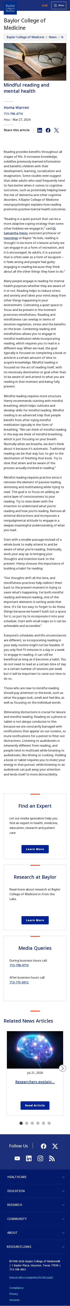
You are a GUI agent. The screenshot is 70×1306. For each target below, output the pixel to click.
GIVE (45, 5)
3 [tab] (32, 1123)
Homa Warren (16, 107)
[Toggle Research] (63, 1205)
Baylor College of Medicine (25, 37)
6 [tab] (49, 1123)
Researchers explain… (35, 1081)
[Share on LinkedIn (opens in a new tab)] (39, 130)
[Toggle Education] (63, 1191)
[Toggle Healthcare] (63, 1177)
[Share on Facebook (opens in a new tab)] (48, 130)
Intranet (14, 1300)
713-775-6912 (19, 982)
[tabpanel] (35, 1073)
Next (62, 1068)
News (53, 37)
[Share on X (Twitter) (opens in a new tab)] (56, 130)
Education (16, 1191)
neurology (11, 238)
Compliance (16, 1288)
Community (17, 1219)
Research (14, 1205)
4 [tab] (38, 1123)
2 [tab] (27, 1123)
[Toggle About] (63, 1233)
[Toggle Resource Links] (63, 1247)
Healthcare (17, 1177)
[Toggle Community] (63, 1219)
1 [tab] (21, 1123)
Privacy (13, 1294)
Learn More (35, 849)
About (12, 1233)
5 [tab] (43, 1123)
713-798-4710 (13, 114)
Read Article (35, 1105)
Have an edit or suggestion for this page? (31, 1277)
